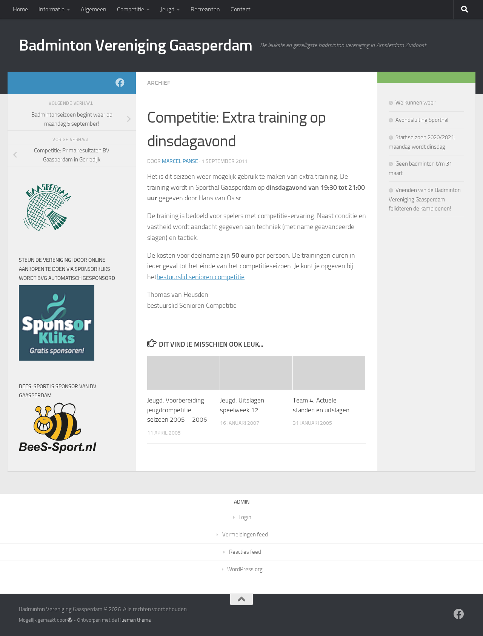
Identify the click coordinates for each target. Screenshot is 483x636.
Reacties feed (245, 551)
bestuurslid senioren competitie (201, 277)
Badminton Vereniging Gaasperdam (135, 45)
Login (244, 517)
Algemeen (93, 9)
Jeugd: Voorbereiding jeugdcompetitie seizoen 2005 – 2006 (177, 409)
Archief (158, 82)
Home (20, 9)
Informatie (51, 9)
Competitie (130, 9)
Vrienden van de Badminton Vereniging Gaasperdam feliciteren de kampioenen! (425, 199)
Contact (241, 9)
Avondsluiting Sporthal (421, 120)
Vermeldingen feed (245, 534)
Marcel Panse (180, 161)
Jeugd (167, 9)
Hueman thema (134, 620)
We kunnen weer (415, 102)
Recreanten (205, 9)
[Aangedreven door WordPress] (70, 620)
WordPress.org (245, 569)
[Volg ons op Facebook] (120, 82)
